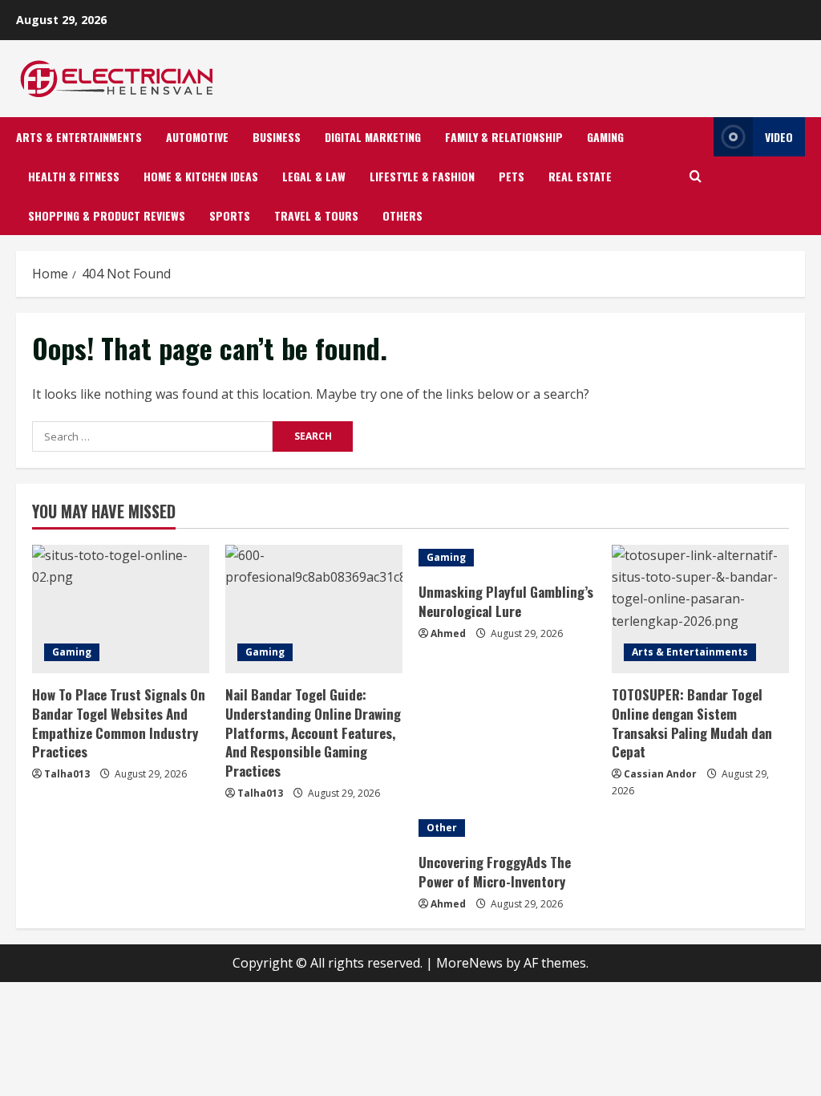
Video (779, 136)
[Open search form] (696, 176)
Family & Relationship (504, 136)
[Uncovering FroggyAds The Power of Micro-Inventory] (507, 828)
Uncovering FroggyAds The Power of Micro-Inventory (495, 871)
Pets (511, 176)
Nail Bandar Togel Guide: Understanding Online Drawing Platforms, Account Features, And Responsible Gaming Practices (313, 732)
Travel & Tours (316, 215)
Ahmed (448, 633)
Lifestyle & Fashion (422, 176)
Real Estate (580, 176)
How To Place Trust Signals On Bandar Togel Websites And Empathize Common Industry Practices (118, 722)
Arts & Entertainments (79, 136)
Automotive (197, 136)
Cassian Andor (660, 774)
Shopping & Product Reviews (106, 215)
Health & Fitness (73, 176)
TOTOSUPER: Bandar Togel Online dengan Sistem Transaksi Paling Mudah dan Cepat (692, 722)
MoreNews (469, 963)
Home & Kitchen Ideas (201, 176)
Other (442, 827)
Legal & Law (314, 176)
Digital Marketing (373, 136)
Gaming (605, 136)
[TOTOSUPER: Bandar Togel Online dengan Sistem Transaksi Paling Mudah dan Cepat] (700, 609)
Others (402, 215)
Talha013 (67, 774)
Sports (229, 215)
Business (277, 136)
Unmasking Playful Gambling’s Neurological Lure (506, 601)
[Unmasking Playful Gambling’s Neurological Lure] (507, 557)
